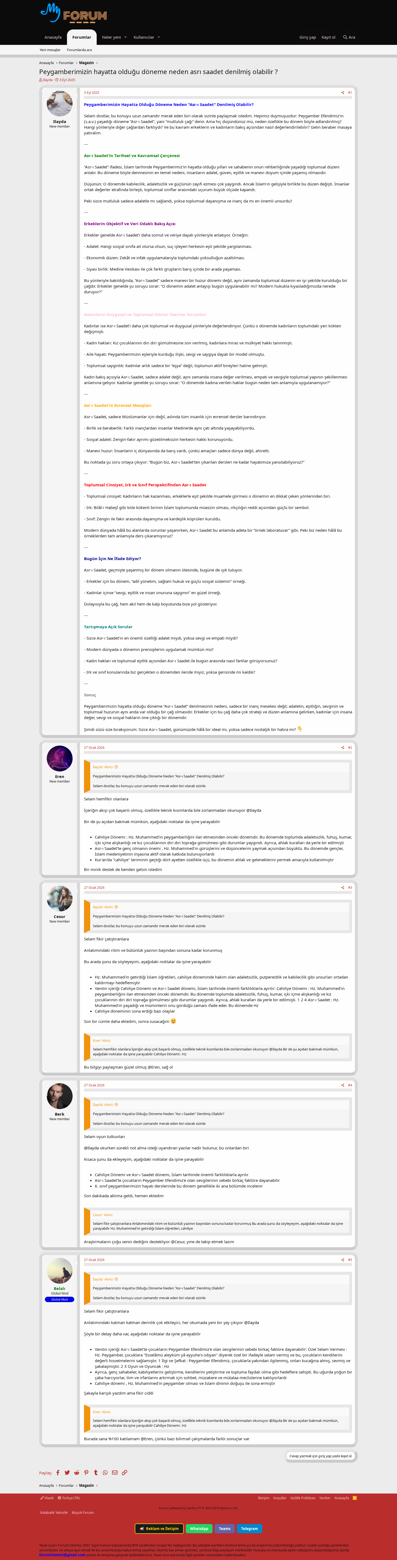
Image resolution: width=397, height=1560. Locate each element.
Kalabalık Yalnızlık (54, 1512)
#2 (350, 747)
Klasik (49, 1497)
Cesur (59, 916)
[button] (125, 37)
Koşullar (279, 1497)
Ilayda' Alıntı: (103, 766)
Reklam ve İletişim (159, 1528)
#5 (350, 1260)
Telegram (249, 1528)
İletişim (264, 1497)
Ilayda (48, 79)
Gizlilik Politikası (302, 1497)
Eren (59, 776)
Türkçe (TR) (70, 1497)
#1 (350, 92)
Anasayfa (53, 37)
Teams (224, 1528)
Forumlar (81, 37)
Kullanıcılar (144, 37)
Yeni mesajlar (50, 49)
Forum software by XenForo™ (198, 1508)
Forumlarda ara (79, 49)
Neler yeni (111, 37)
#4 (350, 1085)
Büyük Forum (83, 1512)
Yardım (324, 1497)
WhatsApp (199, 1528)
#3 (350, 887)
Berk (59, 1114)
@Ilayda (91, 1147)
